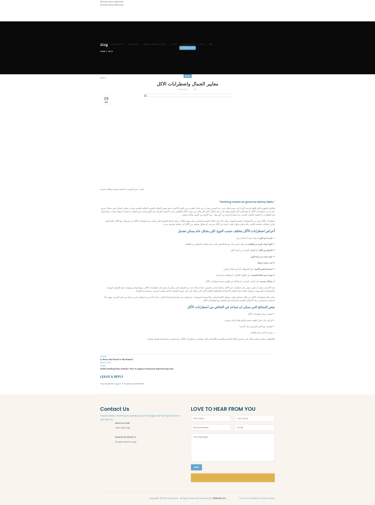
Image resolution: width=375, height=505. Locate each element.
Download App (187, 48)
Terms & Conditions (249, 498)
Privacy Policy (268, 498)
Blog (187, 76)
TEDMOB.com (219, 498)
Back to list (105, 362)
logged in (118, 383)
